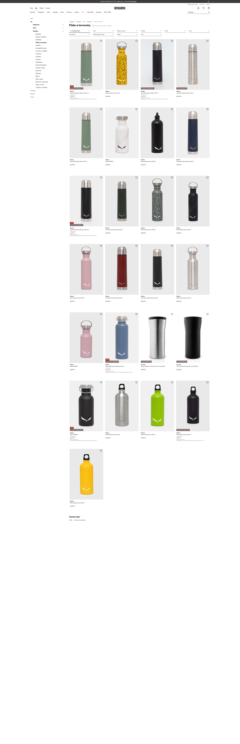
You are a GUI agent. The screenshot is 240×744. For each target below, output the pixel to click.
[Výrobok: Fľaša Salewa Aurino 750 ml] (122, 64)
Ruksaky (98, 12)
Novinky (32, 12)
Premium (69, 12)
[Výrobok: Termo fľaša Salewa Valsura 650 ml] (122, 337)
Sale (83, 12)
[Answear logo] (120, 8)
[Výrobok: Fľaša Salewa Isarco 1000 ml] (157, 132)
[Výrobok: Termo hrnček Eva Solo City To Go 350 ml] (193, 337)
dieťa (42, 8)
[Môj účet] (198, 8)
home (48, 8)
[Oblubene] (203, 8)
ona (31, 8)
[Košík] (209, 8)
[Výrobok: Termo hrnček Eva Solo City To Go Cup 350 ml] (157, 337)
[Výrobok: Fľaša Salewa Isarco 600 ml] (122, 406)
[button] (79, 31)
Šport (62, 12)
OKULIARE (90, 12)
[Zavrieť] (208, 1)
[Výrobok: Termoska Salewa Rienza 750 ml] (157, 64)
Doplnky (55, 12)
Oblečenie (41, 12)
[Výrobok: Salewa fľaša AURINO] (122, 132)
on (36, 8)
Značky (76, 12)
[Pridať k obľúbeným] (101, 41)
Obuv (48, 12)
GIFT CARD (107, 12)
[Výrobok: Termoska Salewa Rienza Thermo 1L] (86, 64)
